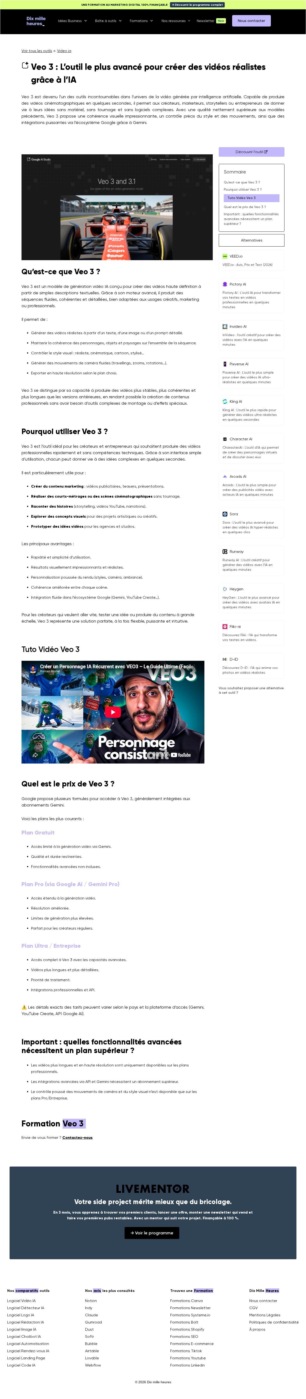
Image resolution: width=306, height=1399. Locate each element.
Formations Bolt (184, 1322)
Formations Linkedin (187, 1365)
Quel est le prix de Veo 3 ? (245, 207)
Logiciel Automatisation (28, 1343)
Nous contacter (263, 1300)
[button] (73, 21)
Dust (89, 1329)
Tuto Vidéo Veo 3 (242, 198)
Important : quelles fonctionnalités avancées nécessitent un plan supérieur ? (251, 219)
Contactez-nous (77, 1137)
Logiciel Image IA (21, 1329)
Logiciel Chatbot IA (24, 1336)
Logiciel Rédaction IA (25, 1322)
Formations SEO (184, 1336)
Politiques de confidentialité (274, 1322)
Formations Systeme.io (190, 1315)
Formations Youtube (188, 1358)
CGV (253, 1308)
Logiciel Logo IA (20, 1315)
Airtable (92, 1351)
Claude (91, 1315)
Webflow (93, 1365)
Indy (88, 1308)
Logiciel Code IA (21, 1365)
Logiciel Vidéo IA (21, 1300)
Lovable (92, 1358)
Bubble (91, 1343)
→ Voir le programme (152, 1233)
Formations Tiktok (186, 1351)
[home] (36, 20)
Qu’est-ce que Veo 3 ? (242, 182)
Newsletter (205, 21)
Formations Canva (186, 1300)
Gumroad (93, 1322)
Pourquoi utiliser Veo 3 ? (243, 189)
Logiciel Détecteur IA (25, 1308)
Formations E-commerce (192, 1343)
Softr (89, 1336)
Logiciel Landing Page (26, 1358)
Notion (91, 1300)
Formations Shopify (187, 1329)
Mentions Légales (264, 1315)
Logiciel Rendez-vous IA (28, 1351)
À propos (257, 1329)
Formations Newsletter (190, 1308)
